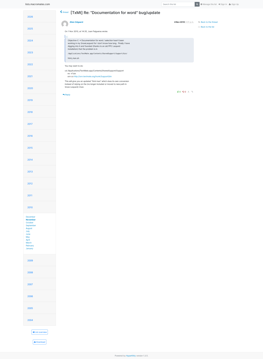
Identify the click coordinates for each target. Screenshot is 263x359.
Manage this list (209, 4)
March (29, 242)
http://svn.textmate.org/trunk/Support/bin (93, 76)
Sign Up (235, 4)
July (28, 231)
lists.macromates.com (37, 4)
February (30, 245)
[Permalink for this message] (192, 91)
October (29, 222)
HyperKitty (131, 355)
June (28, 234)
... (67, 36)
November (31, 219)
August (29, 228)
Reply (67, 94)
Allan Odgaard (76, 22)
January (29, 248)
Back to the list (207, 27)
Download (40, 342)
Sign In (223, 4)
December (30, 217)
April (28, 240)
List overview (40, 332)
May (28, 237)
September (31, 225)
